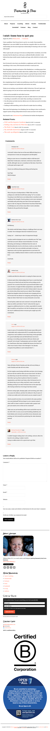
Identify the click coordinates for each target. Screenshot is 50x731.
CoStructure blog (17, 115)
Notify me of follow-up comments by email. (15, 515)
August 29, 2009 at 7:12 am (17, 221)
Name (5, 485)
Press (5, 583)
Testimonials (7, 578)
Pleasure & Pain (25, 10)
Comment (6, 462)
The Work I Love (9, 127)
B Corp (6, 588)
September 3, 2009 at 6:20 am (18, 432)
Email (5, 492)
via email (22, 727)
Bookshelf (7, 586)
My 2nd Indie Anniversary (12, 129)
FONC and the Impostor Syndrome (15, 122)
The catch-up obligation (11, 132)
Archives (6, 591)
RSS (26, 727)
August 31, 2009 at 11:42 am (17, 361)
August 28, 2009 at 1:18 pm (17, 148)
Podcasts (6, 581)
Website (5, 499)
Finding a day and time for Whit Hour (16, 125)
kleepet (13, 359)
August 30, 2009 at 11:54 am (18, 326)
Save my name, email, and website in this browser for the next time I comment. (24, 509)
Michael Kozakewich (16, 430)
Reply (9, 179)
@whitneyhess (7, 627)
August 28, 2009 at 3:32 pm (17, 188)
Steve (12, 324)
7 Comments (25, 38)
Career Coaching (8, 576)
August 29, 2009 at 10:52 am (18, 272)
